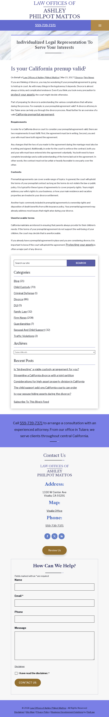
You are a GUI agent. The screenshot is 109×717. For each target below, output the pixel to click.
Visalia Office (54, 510)
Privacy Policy (43, 712)
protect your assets (23, 94)
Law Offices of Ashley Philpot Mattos (41, 77)
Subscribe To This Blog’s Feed (31, 401)
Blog (16, 281)
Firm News (89, 77)
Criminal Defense (24, 293)
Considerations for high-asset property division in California (49, 381)
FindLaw (90, 712)
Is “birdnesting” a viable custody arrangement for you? (46, 369)
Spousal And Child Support (29, 329)
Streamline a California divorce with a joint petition (44, 375)
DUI (16, 305)
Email (19, 595)
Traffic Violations (24, 336)
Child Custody (22, 287)
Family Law (20, 311)
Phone (19, 611)
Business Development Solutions (67, 712)
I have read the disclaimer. (34, 673)
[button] (100, 25)
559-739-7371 (45, 25)
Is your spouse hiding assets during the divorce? (42, 393)
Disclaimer (20, 666)
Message (20, 627)
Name (18, 579)
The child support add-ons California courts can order (45, 387)
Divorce (79, 77)
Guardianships (22, 323)
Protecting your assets (80, 244)
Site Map (30, 712)
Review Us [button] (54, 550)
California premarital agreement (35, 114)
